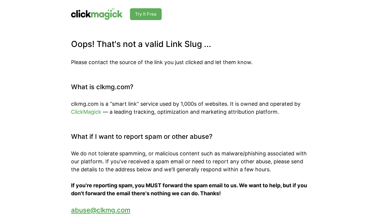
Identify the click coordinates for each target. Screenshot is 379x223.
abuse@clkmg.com (100, 210)
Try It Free (146, 14)
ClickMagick (86, 112)
